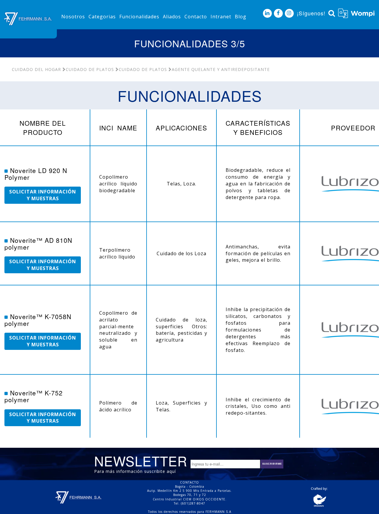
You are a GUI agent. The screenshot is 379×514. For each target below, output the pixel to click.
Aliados (172, 16)
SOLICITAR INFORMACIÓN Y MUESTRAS (42, 195)
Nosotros (73, 16)
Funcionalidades (139, 16)
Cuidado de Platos (90, 69)
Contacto (195, 16)
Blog (240, 16)
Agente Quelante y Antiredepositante (221, 69)
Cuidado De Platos (143, 69)
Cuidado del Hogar (36, 69)
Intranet (221, 16)
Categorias (102, 16)
